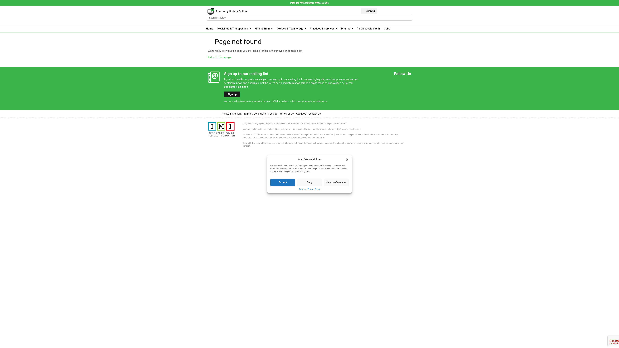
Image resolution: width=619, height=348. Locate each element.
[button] (347, 159)
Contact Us (315, 113)
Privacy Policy (314, 189)
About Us (301, 113)
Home (209, 28)
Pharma (345, 28)
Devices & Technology (289, 28)
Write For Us (287, 113)
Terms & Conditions (255, 113)
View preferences (336, 182)
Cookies (302, 189)
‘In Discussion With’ (368, 28)
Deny (309, 182)
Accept (283, 182)
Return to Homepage (219, 57)
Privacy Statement (231, 113)
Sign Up (371, 11)
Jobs (387, 28)
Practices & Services (322, 28)
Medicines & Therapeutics (232, 28)
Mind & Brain (262, 28)
